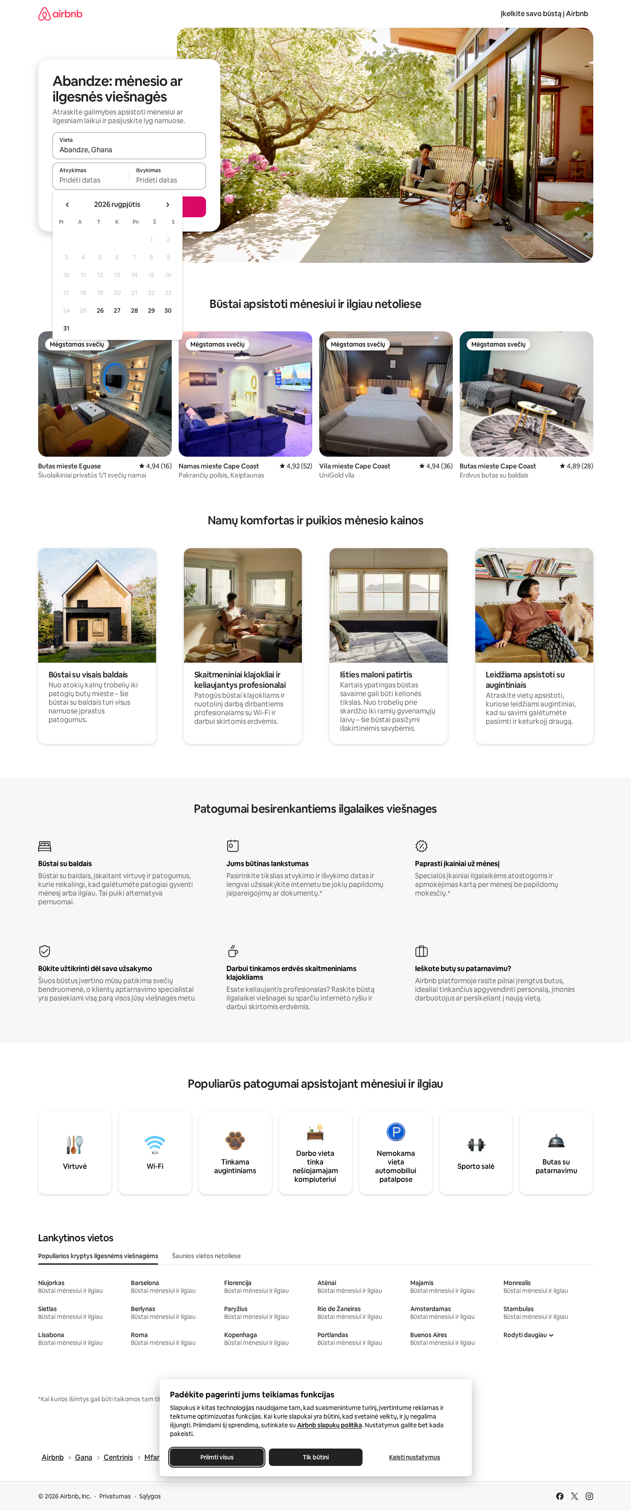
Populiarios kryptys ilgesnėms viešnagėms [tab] (98, 1256)
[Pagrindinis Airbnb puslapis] (60, 13)
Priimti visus (216, 1457)
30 (168, 310)
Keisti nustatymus (414, 1457)
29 (151, 310)
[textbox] (90, 180)
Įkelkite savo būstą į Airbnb (544, 13)
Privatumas (115, 1496)
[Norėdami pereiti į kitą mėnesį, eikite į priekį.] (167, 204)
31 (66, 328)
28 (134, 310)
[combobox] (129, 149)
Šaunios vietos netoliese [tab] (206, 1256)
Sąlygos (150, 1496)
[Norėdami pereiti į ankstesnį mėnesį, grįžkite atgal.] (67, 204)
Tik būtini (316, 1457)
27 (117, 310)
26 (100, 310)
